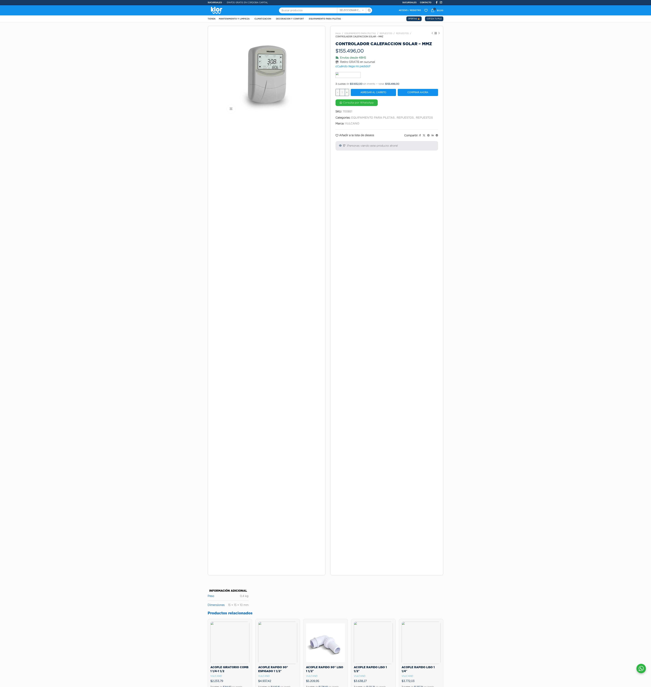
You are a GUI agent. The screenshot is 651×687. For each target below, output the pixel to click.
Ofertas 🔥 (414, 18)
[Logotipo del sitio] (216, 10)
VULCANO (352, 123)
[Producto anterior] (432, 33)
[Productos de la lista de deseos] (426, 10)
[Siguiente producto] (439, 33)
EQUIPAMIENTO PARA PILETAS (360, 33)
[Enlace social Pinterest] (428, 135)
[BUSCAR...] (369, 10)
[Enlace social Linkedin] (433, 135)
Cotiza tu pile (434, 18)
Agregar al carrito (373, 92)
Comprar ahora (417, 92)
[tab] (228, 589)
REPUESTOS (386, 33)
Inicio (338, 33)
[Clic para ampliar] (231, 109)
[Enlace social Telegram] (437, 135)
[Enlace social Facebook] (420, 135)
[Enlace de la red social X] (424, 135)
